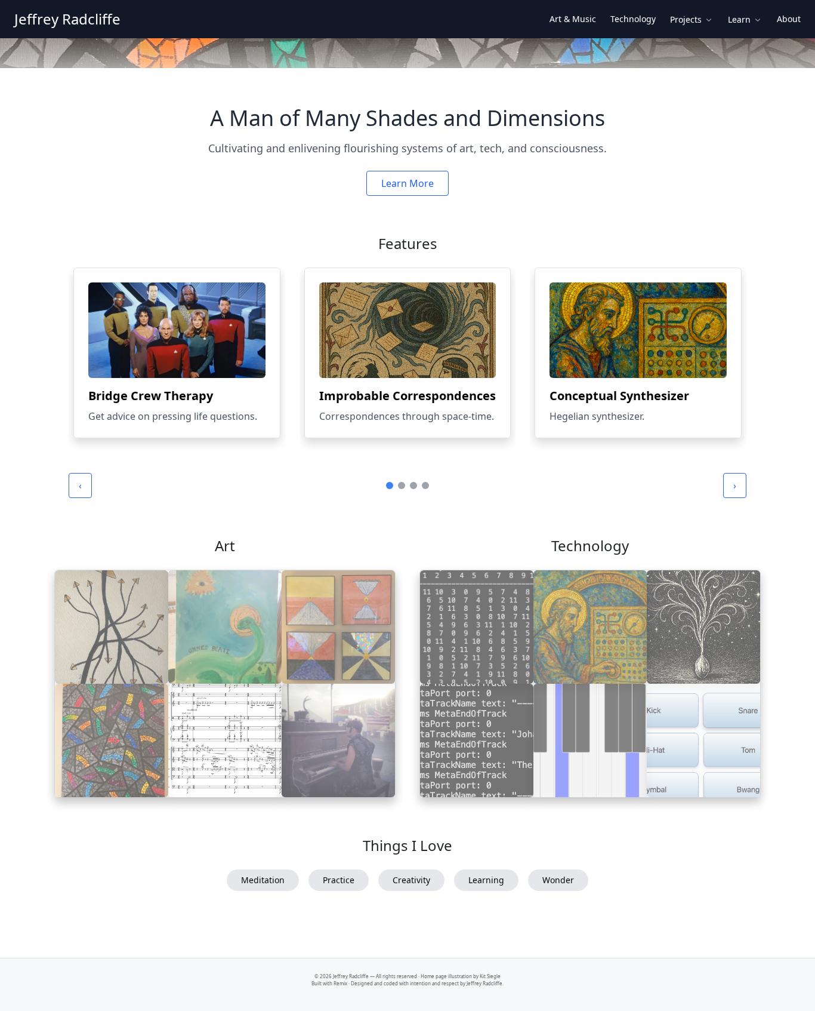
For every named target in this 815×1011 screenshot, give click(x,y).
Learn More (407, 183)
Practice (338, 880)
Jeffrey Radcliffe (67, 19)
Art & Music (572, 18)
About (789, 18)
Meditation (263, 880)
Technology (633, 18)
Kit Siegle (490, 976)
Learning (486, 880)
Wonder (558, 880)
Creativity (411, 880)
